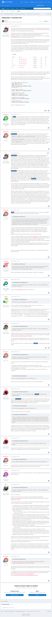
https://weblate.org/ (35, 236)
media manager (14, 179)
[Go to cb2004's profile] (6, 474)
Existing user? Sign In (40, 5)
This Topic (46, 8)
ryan (6, 20)
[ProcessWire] (7, 2)
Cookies (28, 614)
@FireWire (35, 343)
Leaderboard (22, 8)
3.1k (4, 305)
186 (5, 123)
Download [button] (41, 2)
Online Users (12, 11)
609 (5, 479)
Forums (7, 5)
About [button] (22, 2)
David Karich (6, 114)
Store (17, 8)
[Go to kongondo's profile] (6, 265)
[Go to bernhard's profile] (6, 283)
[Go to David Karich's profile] (6, 118)
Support (12, 8)
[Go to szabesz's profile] (6, 300)
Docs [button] (49, 2)
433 (5, 332)
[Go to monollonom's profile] (6, 327)
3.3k (4, 493)
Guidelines (3, 11)
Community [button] (32, 2)
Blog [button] (37, 2)
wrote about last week (41, 28)
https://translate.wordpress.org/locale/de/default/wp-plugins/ (26, 575)
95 (5, 140)
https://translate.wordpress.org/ (18, 498)
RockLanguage (20, 289)
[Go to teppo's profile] (6, 488)
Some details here (24, 401)
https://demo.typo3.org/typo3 (16, 466)
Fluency (44, 343)
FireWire (6, 388)
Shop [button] (45, 2)
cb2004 (6, 470)
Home (3, 5)
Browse (3, 8)
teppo (6, 484)
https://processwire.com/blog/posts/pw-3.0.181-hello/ (21, 335)
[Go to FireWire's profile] (6, 392)
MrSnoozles (5, 131)
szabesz (6, 296)
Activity (7, 8)
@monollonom (18, 398)
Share (41, 21)
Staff (8, 11)
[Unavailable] (30, 61)
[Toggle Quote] (12, 216)
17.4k (4, 35)
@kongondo (34, 178)
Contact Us (24, 614)
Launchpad (27, 536)
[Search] (50, 8)
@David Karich (14, 155)
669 (5, 397)
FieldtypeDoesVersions (15, 35)
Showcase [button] (26, 2)
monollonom (5, 323)
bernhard (6, 279)
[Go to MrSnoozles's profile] (6, 135)
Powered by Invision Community (26, 615)
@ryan (14, 116)
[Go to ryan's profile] (3, 21)
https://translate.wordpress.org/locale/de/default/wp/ (23, 573)
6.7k (4, 288)
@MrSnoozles (14, 170)
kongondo (6, 261)
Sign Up (47, 5)
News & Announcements (17, 21)
